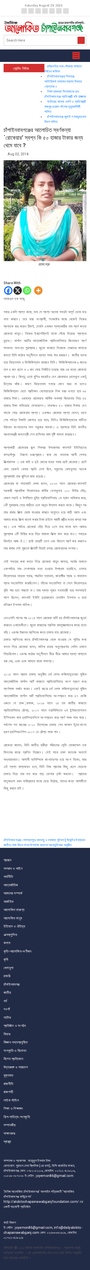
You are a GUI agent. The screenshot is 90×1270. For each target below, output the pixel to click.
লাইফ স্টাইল (11, 1100)
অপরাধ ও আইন (13, 868)
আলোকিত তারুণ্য (14, 910)
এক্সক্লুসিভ (10, 935)
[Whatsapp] (27, 290)
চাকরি (7, 976)
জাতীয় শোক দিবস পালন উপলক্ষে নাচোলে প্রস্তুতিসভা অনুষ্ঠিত (38, 845)
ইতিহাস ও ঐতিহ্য (14, 926)
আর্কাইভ (8, 901)
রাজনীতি (8, 1084)
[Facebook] (8, 290)
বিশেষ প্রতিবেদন (13, 1059)
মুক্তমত (8, 1075)
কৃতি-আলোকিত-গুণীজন (18, 951)
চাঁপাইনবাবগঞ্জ (12, 984)
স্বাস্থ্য (7, 1141)
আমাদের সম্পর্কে (13, 893)
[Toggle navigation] (76, 55)
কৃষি (6, 959)
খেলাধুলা (8, 968)
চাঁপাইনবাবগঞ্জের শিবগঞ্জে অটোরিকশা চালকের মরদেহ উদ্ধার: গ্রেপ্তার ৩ (63, 81)
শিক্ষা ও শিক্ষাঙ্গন (13, 1108)
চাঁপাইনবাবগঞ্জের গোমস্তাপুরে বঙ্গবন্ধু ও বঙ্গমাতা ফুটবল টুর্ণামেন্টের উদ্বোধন (44, 840)
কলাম (7, 943)
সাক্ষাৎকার (9, 1133)
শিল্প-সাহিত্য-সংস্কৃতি (17, 1117)
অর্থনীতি (8, 877)
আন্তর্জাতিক (11, 885)
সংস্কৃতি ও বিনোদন (15, 1050)
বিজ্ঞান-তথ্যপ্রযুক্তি (16, 1042)
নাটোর (7, 1017)
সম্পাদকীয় (10, 1125)
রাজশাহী (8, 1092)
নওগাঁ (7, 1009)
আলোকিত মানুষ (13, 918)
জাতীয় (7, 992)
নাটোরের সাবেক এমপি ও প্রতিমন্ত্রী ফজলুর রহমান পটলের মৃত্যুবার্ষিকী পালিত (65, 107)
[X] (17, 290)
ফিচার (7, 1034)
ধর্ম (5, 1001)
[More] (38, 290)
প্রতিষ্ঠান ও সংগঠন (15, 1026)
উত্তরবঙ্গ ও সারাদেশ (16, 1067)
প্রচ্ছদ (7, 860)
